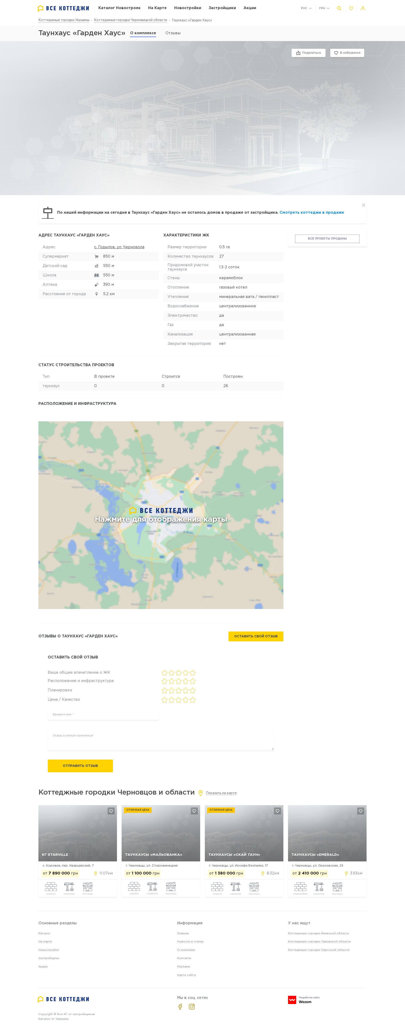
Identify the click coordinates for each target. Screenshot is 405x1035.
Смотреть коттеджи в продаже (312, 212)
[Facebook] (180, 1007)
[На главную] (63, 8)
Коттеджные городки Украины (63, 20)
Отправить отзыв (80, 766)
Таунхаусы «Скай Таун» (234, 854)
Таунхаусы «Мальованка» (153, 854)
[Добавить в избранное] (111, 810)
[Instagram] (192, 1007)
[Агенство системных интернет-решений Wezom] (303, 1000)
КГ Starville (55, 854)
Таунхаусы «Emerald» (315, 854)
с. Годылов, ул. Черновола (119, 247)
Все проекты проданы (327, 238)
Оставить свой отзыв (256, 636)
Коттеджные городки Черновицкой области (130, 20)
